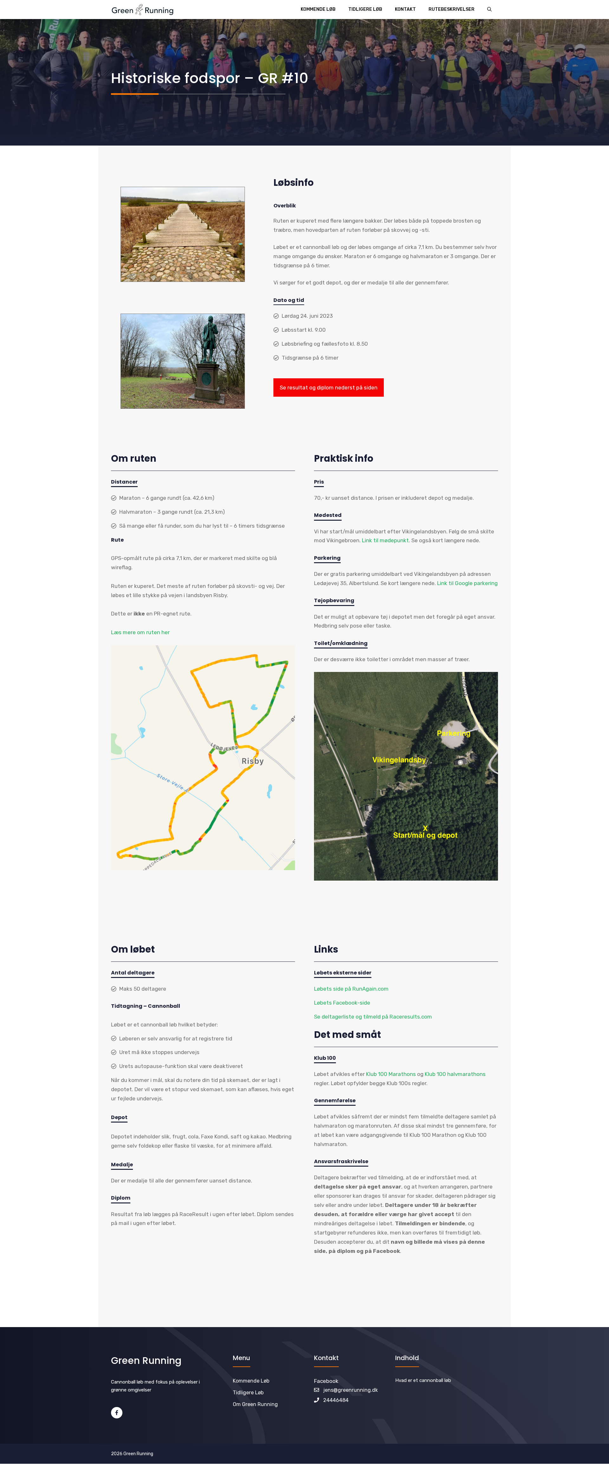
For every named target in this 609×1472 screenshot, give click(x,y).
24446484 (336, 1400)
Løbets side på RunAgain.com (351, 989)
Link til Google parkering (467, 583)
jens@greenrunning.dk (350, 1390)
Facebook (326, 1381)
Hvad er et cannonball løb (423, 1380)
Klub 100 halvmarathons (455, 1074)
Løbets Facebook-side (342, 1003)
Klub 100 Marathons (391, 1074)
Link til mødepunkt (385, 540)
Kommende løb (318, 9)
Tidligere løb (365, 9)
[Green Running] (142, 9)
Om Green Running (255, 1404)
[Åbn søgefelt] (489, 9)
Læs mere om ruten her (140, 632)
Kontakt (405, 9)
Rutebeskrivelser (452, 9)
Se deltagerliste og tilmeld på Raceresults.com (373, 1016)
